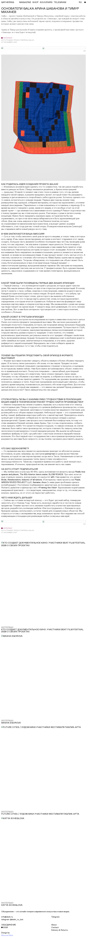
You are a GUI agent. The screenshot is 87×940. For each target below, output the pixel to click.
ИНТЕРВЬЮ (7, 38)
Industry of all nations (32, 480)
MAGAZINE (25, 2)
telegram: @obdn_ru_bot (12, 920)
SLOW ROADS (55, 474)
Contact (55, 927)
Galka (3, 16)
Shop (35, 2)
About (54, 925)
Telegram (55, 917)
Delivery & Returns (59, 930)
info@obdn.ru (7, 917)
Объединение (8, 925)
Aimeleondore (14, 480)
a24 (52, 477)
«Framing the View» (47, 488)
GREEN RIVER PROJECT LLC (16, 482)
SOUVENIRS (46, 2)
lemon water (42, 474)
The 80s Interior (27, 474)
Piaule (77, 480)
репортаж (50, 454)
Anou (43, 482)
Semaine (37, 482)
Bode (3, 480)
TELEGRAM (60, 2)
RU (80, 2)
